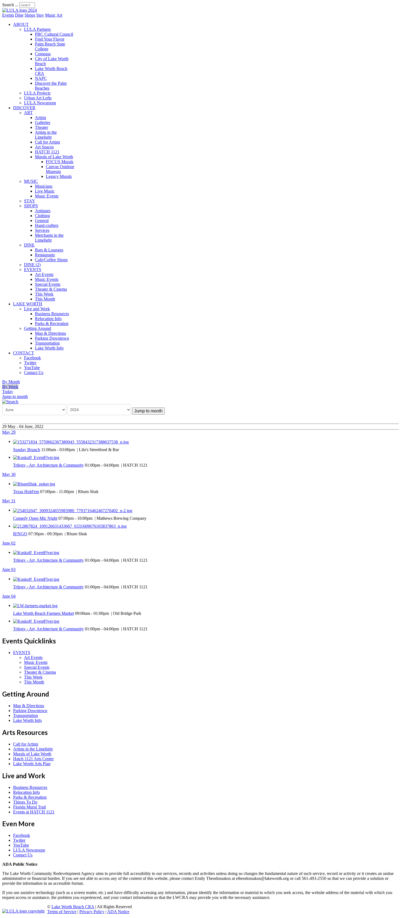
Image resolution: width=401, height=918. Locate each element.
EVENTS (32, 269)
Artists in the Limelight (46, 134)
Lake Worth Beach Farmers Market (43, 613)
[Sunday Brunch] (71, 441)
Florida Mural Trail (29, 807)
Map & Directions (50, 333)
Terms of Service (61, 911)
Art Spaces (44, 147)
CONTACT (23, 353)
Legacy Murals (59, 176)
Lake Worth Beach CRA (73, 906)
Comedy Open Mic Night (35, 518)
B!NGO (20, 533)
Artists (40, 117)
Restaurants (45, 255)
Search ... (10, 4)
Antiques (42, 210)
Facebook (32, 357)
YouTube (32, 367)
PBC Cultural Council (54, 34)
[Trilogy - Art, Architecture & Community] (36, 457)
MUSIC (31, 181)
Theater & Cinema (51, 289)
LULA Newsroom (40, 103)
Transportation (47, 343)
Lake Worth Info (49, 348)
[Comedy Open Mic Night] (72, 510)
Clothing (42, 215)
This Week (44, 294)
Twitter (30, 362)
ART (28, 112)
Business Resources (52, 313)
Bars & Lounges (49, 250)
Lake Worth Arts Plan (31, 763)
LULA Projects (37, 93)
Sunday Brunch (26, 449)
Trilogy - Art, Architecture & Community (48, 465)
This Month (45, 299)
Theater (41, 127)
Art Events (44, 274)
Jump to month (15, 396)
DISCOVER (24, 107)
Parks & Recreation (51, 323)
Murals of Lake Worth (54, 156)
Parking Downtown (52, 338)
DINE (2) (32, 264)
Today (7, 391)
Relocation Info (48, 318)
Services (42, 230)
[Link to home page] (19, 10)
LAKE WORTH (27, 304)
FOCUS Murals (59, 161)
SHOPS (31, 205)
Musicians (43, 186)
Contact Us (33, 372)
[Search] (10, 401)
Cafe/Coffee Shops (51, 259)
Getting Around (37, 328)
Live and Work (37, 308)
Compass (43, 53)
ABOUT (21, 24)
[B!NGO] (70, 526)
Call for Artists (47, 142)
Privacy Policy (91, 911)
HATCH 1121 (47, 152)
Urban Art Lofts (38, 98)
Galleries (42, 122)
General (42, 220)
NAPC (41, 78)
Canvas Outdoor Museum (60, 169)
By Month (11, 381)
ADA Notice (118, 911)
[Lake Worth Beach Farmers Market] (35, 605)
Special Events (47, 284)
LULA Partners (37, 29)
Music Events (46, 196)
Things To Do (25, 802)
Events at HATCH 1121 (34, 812)
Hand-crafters (46, 225)
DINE (29, 245)
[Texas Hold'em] (34, 483)
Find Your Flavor (49, 39)
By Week (10, 386)
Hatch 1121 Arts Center (33, 758)
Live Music (45, 191)
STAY (29, 201)
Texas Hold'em (26, 491)
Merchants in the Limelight (49, 237)
